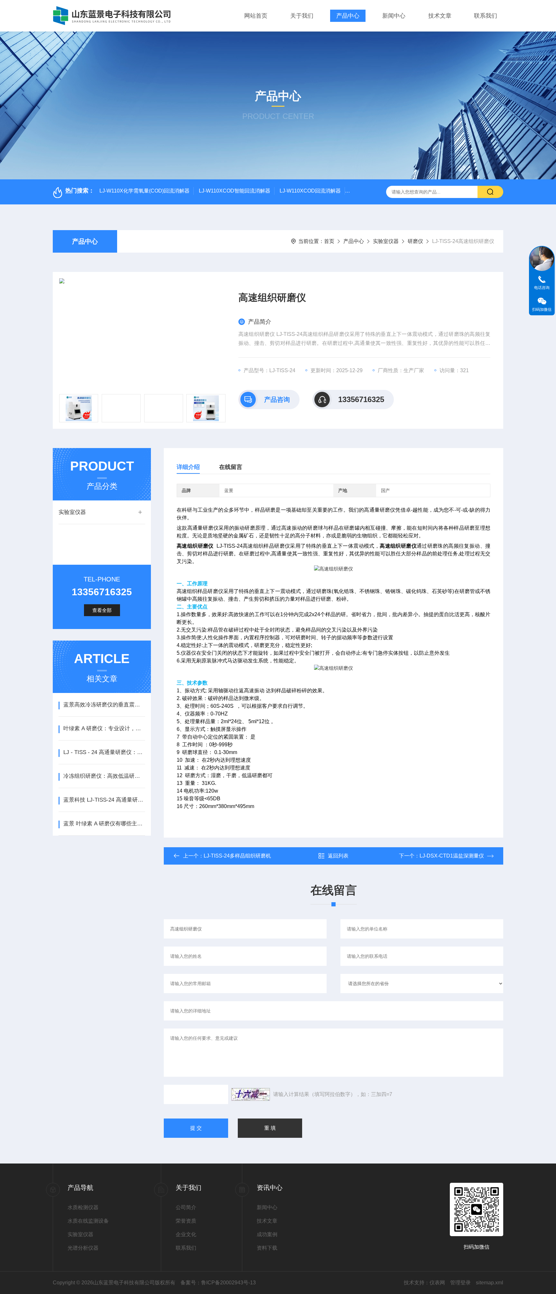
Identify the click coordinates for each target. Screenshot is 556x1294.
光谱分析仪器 (83, 1248)
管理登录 (460, 1282)
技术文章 (439, 16)
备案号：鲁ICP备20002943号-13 (218, 1282)
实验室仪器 (386, 241)
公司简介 (186, 1207)
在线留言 (230, 467)
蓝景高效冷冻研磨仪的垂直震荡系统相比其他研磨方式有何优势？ (104, 705)
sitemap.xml (489, 1282)
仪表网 (437, 1282)
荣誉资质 (186, 1221)
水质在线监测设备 (88, 1221)
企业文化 (186, 1234)
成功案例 (267, 1234)
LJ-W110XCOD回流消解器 (310, 190)
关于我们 (301, 16)
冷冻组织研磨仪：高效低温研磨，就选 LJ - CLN (104, 776)
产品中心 (347, 16)
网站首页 (255, 16)
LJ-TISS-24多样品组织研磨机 (237, 855)
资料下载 (267, 1248)
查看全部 (102, 610)
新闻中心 (393, 16)
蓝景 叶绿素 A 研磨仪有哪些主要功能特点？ (104, 824)
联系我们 (485, 16)
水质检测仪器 (83, 1207)
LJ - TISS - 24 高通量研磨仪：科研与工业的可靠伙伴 (104, 752)
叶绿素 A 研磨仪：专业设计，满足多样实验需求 (104, 728)
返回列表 (338, 855)
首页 (329, 241)
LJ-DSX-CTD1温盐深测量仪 (452, 855)
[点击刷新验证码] (250, 1094)
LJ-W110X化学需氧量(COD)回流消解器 (144, 190)
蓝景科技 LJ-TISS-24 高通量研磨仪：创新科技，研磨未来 (104, 800)
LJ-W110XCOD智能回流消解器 (234, 190)
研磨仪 (415, 241)
